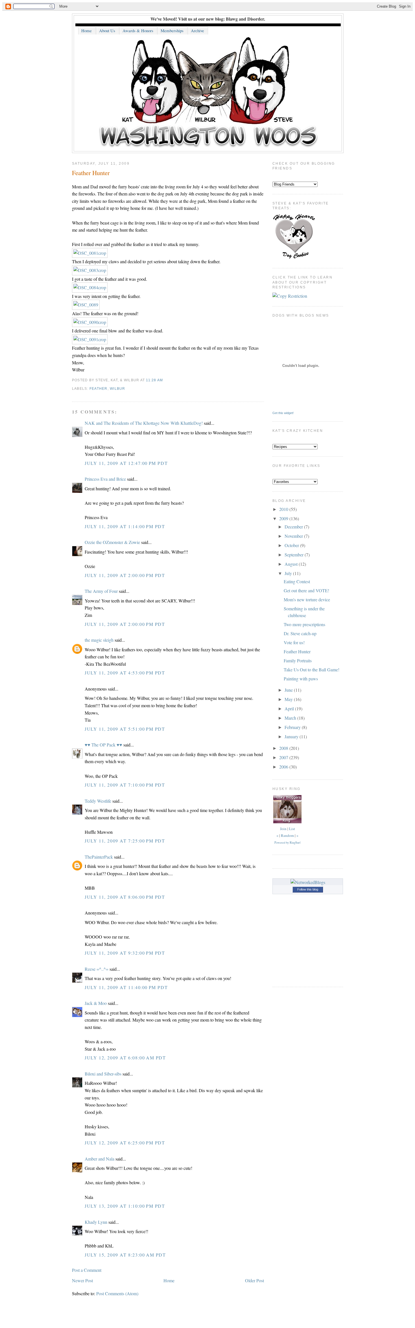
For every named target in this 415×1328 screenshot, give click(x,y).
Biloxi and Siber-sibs (103, 1074)
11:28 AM (154, 380)
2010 (284, 509)
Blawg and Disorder (245, 19)
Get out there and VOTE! (306, 590)
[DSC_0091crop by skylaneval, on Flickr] (90, 339)
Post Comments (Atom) (117, 1293)
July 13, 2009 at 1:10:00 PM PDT (125, 1206)
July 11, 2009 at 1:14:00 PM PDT (125, 526)
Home (168, 1280)
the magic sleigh (99, 640)
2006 (284, 767)
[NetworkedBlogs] (307, 882)
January (292, 736)
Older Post (254, 1280)
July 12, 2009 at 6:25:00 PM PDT (125, 1143)
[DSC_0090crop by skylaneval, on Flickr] (90, 322)
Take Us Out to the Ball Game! (311, 669)
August (292, 564)
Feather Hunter (91, 172)
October (292, 545)
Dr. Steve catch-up (300, 633)
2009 (284, 518)
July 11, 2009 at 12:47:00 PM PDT (126, 463)
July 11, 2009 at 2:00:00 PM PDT (125, 575)
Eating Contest (297, 581)
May (289, 699)
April (290, 708)
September (295, 555)
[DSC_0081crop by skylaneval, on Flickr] (90, 253)
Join (283, 828)
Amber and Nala (99, 1159)
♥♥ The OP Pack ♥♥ (103, 745)
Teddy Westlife (98, 801)
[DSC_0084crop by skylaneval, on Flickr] (90, 287)
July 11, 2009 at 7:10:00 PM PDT (125, 785)
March (291, 718)
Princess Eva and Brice (105, 479)
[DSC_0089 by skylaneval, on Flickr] (86, 305)
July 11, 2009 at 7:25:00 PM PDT (125, 841)
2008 (284, 748)
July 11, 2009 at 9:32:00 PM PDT (125, 953)
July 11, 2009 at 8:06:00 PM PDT (125, 897)
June (289, 690)
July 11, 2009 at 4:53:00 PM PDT (125, 673)
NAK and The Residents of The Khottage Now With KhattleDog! (144, 423)
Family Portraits (298, 660)
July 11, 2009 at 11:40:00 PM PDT (126, 987)
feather (98, 389)
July (289, 573)
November (294, 536)
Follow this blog (307, 889)
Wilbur (117, 389)
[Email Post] (164, 380)
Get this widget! (283, 413)
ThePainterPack (99, 857)
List (292, 828)
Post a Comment (86, 1270)
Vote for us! (294, 642)
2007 (284, 757)
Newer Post (82, 1280)
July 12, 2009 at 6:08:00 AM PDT (125, 1058)
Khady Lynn (96, 1222)
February (293, 727)
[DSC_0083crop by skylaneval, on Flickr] (90, 270)
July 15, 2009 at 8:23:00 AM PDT (125, 1255)
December (294, 527)
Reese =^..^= (96, 969)
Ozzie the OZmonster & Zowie (112, 542)
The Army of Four (101, 591)
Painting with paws (301, 679)
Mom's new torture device (307, 599)
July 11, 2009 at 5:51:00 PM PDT (125, 729)
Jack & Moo (96, 1003)
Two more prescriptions (304, 624)
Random (287, 835)
